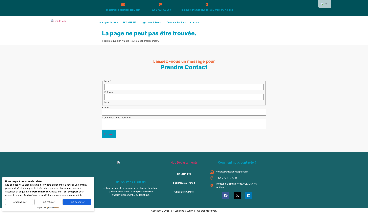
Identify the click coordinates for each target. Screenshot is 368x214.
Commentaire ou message (116, 117)
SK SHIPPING (129, 22)
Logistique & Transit (151, 22)
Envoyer (108, 134)
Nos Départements (184, 162)
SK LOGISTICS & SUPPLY (130, 182)
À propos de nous (108, 22)
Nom (107, 102)
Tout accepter (77, 201)
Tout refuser (47, 201)
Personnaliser (19, 201)
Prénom (108, 92)
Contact (194, 22)
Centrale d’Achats (176, 22)
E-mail (106, 107)
